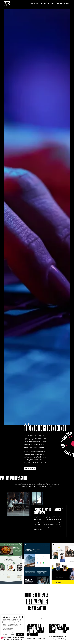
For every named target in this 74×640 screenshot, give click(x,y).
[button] (36, 533)
